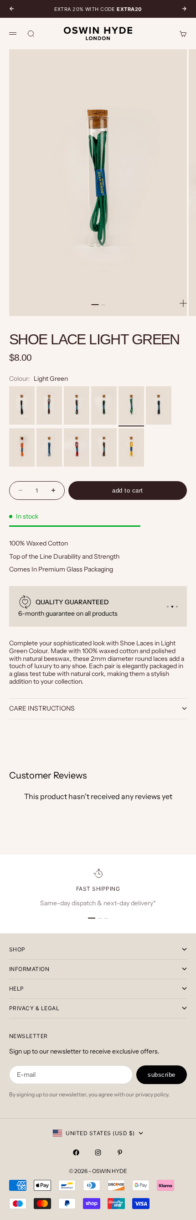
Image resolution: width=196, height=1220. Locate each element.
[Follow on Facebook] (76, 1152)
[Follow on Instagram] (98, 1152)
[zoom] (183, 303)
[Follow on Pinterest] (120, 1152)
